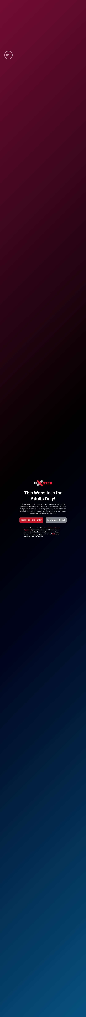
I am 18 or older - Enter (31, 520)
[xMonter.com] (43, 483)
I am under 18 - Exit (56, 520)
